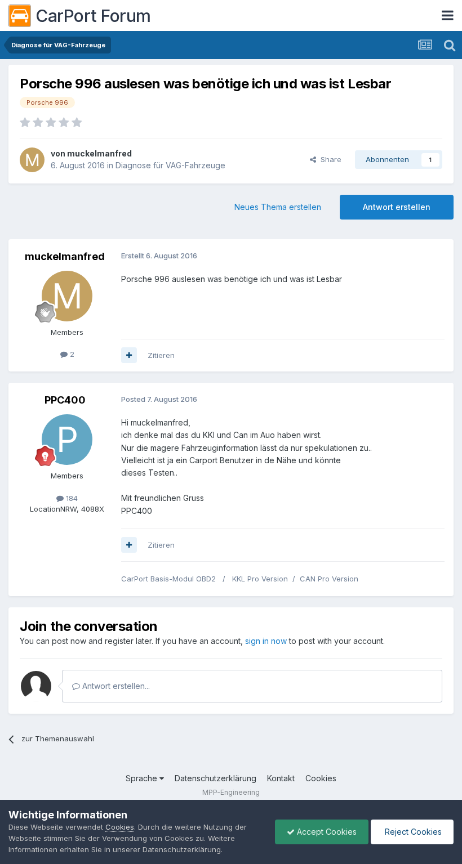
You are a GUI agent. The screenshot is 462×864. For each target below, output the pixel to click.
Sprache (142, 778)
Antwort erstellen (396, 207)
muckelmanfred (99, 153)
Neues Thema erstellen (277, 207)
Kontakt (281, 778)
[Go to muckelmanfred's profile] (32, 159)
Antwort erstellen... (115, 686)
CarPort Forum (93, 16)
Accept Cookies (326, 831)
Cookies (320, 778)
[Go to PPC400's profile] (67, 439)
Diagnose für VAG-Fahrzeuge (170, 165)
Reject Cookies (412, 831)
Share (328, 159)
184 (71, 498)
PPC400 (65, 400)
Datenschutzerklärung (215, 778)
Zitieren (161, 355)
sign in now (266, 641)
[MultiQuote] (129, 355)
